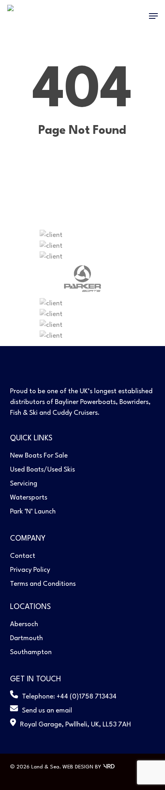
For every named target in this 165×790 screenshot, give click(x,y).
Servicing (23, 483)
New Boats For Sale (39, 455)
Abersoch (24, 624)
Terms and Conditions (43, 584)
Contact (22, 556)
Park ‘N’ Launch (33, 511)
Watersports (28, 497)
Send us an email (47, 710)
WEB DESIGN (77, 767)
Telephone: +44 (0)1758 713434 (69, 696)
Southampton (31, 652)
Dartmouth (26, 638)
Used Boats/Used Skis (42, 469)
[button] (153, 16)
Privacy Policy (30, 570)
